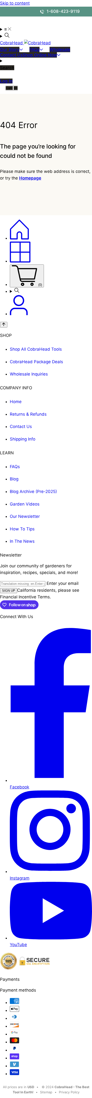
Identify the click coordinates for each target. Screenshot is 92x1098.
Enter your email (63, 583)
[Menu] (5, 29)
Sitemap (46, 1092)
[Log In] (19, 313)
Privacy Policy (69, 1092)
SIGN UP (8, 590)
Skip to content (15, 3)
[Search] (46, 36)
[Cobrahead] (19, 238)
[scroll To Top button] (3, 325)
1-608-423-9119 (62, 11)
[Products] (20, 261)
